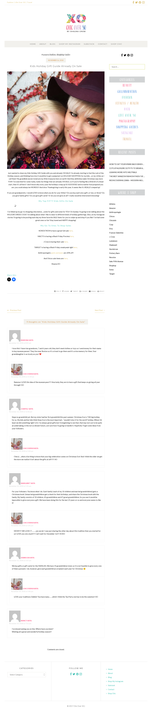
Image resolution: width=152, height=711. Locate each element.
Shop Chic (116, 44)
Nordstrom (113, 249)
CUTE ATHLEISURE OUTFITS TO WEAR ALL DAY (127, 168)
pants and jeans (57, 253)
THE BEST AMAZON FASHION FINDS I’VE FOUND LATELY (127, 176)
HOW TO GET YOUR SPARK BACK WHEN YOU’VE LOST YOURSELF (127, 164)
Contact (102, 44)
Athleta (112, 204)
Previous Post (15, 310)
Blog (52, 44)
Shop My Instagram (69, 44)
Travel (29, 2)
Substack (89, 44)
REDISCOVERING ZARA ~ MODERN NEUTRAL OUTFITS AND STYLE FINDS (127, 180)
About (42, 44)
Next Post (99, 310)
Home (33, 44)
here (71, 231)
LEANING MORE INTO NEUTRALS (123, 172)
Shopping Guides (63, 54)
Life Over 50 (20, 2)
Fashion (10, 2)
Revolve (112, 257)
